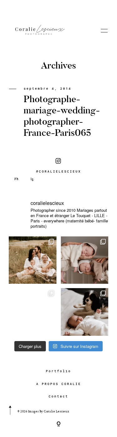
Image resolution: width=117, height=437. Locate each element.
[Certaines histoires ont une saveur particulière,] (85, 260)
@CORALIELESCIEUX (58, 171)
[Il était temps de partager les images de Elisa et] (32, 312)
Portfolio (58, 371)
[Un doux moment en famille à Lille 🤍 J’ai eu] (85, 312)
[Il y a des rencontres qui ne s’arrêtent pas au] (32, 260)
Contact (58, 396)
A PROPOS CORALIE (58, 384)
